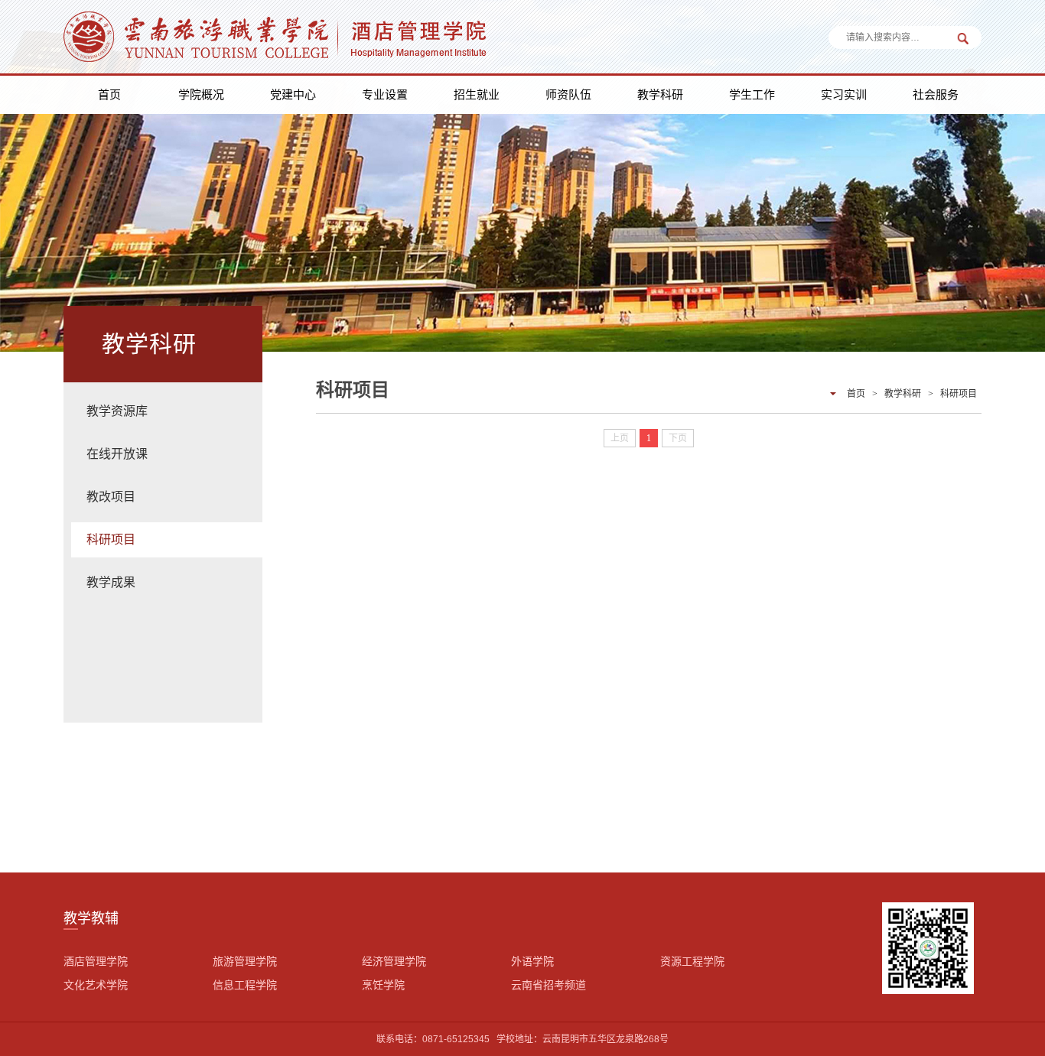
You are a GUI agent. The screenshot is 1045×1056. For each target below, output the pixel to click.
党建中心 (293, 94)
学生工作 (752, 94)
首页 (109, 94)
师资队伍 (568, 94)
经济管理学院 (394, 961)
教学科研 (660, 94)
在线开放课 (117, 453)
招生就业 (477, 94)
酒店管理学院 (95, 961)
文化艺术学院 (95, 985)
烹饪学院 (383, 985)
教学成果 (110, 582)
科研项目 (110, 539)
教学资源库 (117, 411)
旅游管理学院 (245, 961)
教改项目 (110, 496)
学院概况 (201, 94)
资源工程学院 (692, 961)
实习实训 (844, 94)
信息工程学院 (245, 985)
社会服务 (936, 94)
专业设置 (385, 94)
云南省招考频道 (548, 985)
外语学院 (532, 961)
